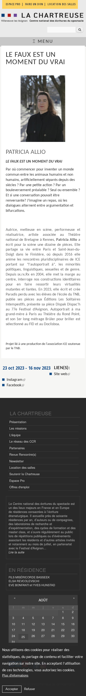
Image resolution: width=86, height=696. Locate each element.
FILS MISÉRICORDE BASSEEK (29, 577)
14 (53, 624)
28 (53, 636)
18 (23, 630)
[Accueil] (43, 17)
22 (62, 630)
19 (33, 630)
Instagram (16, 380)
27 (43, 636)
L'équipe (15, 435)
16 (73, 624)
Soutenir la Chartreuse (24, 474)
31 (13, 642)
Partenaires (17, 448)
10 (13, 624)
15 (62, 624)
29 (62, 636)
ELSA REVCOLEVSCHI (24, 581)
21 (53, 630)
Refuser (29, 689)
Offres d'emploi (19, 487)
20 (43, 630)
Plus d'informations (15, 675)
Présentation (17, 422)
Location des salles (22, 467)
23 (73, 630)
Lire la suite (16, 552)
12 (33, 624)
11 (23, 624)
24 (13, 636)
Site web (60, 374)
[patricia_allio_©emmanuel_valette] (43, 108)
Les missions (18, 428)
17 (13, 630)
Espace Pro (17, 480)
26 (33, 636)
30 (73, 636)
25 (23, 637)
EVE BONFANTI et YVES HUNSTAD (32, 585)
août (43, 600)
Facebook (15, 385)
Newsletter (16, 461)
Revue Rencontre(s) (22, 454)
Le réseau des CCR (22, 441)
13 (43, 624)
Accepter (11, 689)
